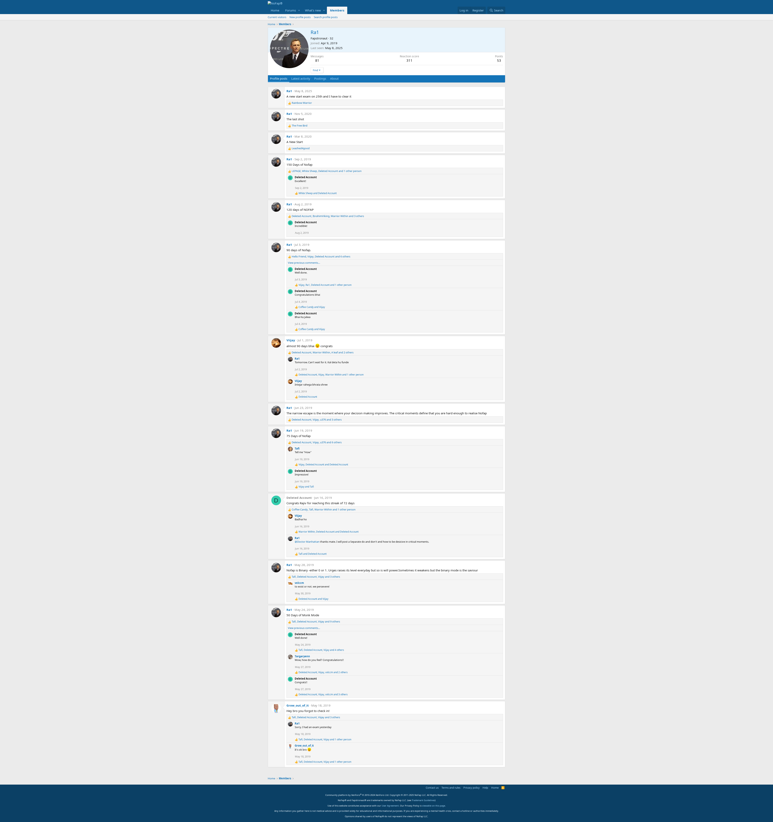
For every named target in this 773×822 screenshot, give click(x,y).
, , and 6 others (321, 256)
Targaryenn (302, 656)
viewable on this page (433, 805)
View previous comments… (304, 262)
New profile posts (300, 17)
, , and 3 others (328, 216)
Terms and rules (450, 787)
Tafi (297, 448)
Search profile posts (326, 17)
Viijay (290, 340)
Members (337, 10)
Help (485, 787)
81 (317, 60)
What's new (313, 10)
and (318, 193)
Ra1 (289, 91)
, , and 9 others (316, 621)
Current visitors (277, 17)
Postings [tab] (320, 78)
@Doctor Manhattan (307, 541)
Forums (290, 10)
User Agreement (390, 805)
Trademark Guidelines (423, 800)
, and (323, 464)
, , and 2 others (322, 352)
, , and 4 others (321, 650)
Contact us (432, 787)
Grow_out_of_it (297, 705)
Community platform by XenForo (357, 794)
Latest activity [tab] (300, 78)
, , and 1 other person (327, 171)
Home (275, 10)
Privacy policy (471, 787)
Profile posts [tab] (278, 78)
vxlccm (299, 583)
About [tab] (334, 78)
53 (499, 60)
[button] (299, 10)
